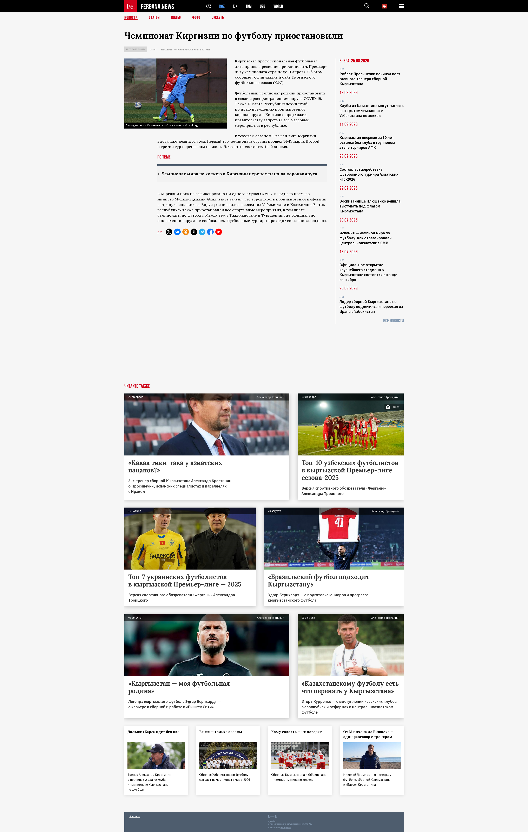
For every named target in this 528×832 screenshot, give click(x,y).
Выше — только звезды (220, 731)
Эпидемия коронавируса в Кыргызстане (185, 49)
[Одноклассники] (185, 232)
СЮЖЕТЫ (218, 17)
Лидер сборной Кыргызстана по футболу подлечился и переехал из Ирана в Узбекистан (371, 306)
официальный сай (271, 77)
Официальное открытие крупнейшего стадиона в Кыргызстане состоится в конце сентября (368, 272)
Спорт (154, 49)
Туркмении (271, 215)
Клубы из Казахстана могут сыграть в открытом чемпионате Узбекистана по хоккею (371, 110)
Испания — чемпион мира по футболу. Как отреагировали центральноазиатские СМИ (365, 237)
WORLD (278, 6)
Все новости (393, 321)
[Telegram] (202, 232)
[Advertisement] (264, 353)
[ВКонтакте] (177, 232)
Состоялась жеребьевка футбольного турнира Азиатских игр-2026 (368, 174)
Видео (176, 17)
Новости (131, 17)
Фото (196, 17)
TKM (249, 6)
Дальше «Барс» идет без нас (153, 731)
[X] (169, 232)
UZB (262, 6)
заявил (236, 199)
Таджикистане (243, 215)
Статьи (154, 17)
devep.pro (285, 827)
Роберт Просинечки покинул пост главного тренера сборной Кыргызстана (369, 78)
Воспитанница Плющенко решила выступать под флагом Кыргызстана (370, 206)
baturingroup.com (296, 824)
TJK (235, 6)
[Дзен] (194, 232)
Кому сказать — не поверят (296, 731)
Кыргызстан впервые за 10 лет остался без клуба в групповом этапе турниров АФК (367, 142)
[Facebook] (210, 232)
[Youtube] (218, 232)
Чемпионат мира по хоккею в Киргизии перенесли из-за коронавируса (239, 173)
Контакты (135, 816)
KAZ (208, 6)
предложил (296, 114)
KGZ (222, 6)
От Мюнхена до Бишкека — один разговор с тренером (368, 734)
